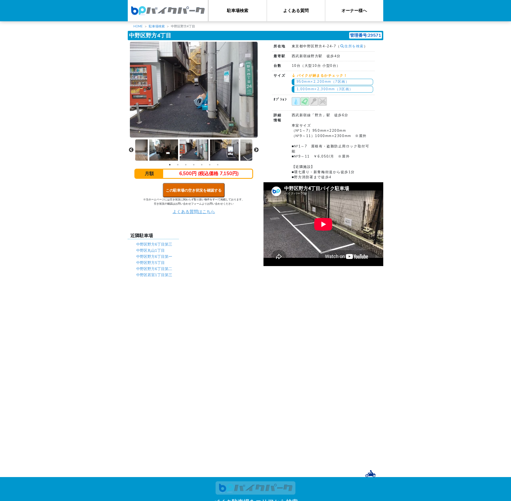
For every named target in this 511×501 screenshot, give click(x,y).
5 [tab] (201, 164)
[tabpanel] (194, 150)
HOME (138, 26)
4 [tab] (193, 164)
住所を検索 (354, 46)
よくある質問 (296, 11)
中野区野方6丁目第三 (154, 244)
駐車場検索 (237, 11)
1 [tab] (169, 164)
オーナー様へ (354, 11)
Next (256, 150)
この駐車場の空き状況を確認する (194, 190)
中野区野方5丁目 (150, 262)
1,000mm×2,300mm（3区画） (324, 89)
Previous (131, 150)
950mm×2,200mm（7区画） (322, 81)
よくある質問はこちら (193, 212)
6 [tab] (209, 164)
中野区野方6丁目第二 (154, 268)
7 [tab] (217, 164)
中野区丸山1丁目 (150, 250)
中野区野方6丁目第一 (154, 256)
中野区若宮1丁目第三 (154, 275)
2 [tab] (177, 164)
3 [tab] (185, 164)
